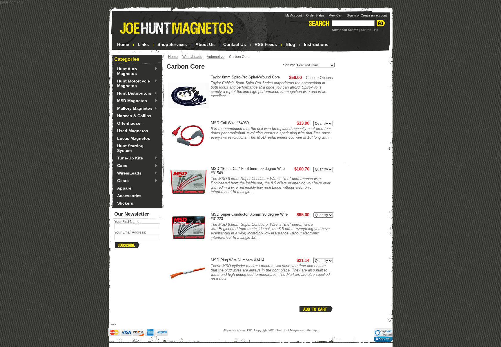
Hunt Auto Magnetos (125, 71)
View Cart (335, 15)
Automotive (215, 56)
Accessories (129, 195)
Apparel (124, 188)
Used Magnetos (132, 130)
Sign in (351, 15)
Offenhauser (129, 123)
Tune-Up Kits (128, 158)
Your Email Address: (130, 232)
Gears (121, 180)
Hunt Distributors (132, 93)
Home (173, 56)
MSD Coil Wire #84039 (230, 123)
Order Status (315, 15)
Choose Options (319, 78)
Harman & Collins (134, 115)
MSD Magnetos (130, 101)
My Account (293, 15)
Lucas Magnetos (133, 138)
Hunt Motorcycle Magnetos (132, 83)
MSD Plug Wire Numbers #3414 (237, 260)
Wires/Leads (127, 173)
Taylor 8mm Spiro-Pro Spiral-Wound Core (245, 77)
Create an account (374, 15)
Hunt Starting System (130, 148)
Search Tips (369, 30)
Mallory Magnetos (133, 108)
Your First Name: (127, 221)
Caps (120, 165)
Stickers (125, 203)
